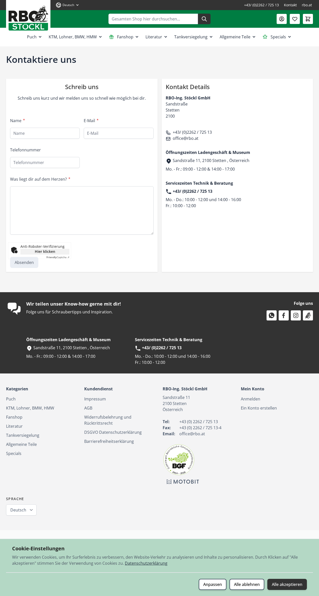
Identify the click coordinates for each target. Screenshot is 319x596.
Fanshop (125, 37)
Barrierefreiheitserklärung (109, 441)
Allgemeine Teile (235, 37)
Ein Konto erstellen (259, 408)
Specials (278, 37)
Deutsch (18, 510)
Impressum (95, 399)
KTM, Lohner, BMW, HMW (73, 37)
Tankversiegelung (191, 37)
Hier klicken (45, 251)
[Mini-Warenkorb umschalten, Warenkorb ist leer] (308, 19)
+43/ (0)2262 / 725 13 (261, 5)
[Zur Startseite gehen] (28, 16)
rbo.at (307, 5)
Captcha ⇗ (57, 257)
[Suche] (204, 19)
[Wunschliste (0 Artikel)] (295, 19)
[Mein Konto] (282, 19)
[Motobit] (183, 481)
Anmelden (250, 399)
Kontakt (290, 5)
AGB (88, 408)
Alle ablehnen (247, 584)
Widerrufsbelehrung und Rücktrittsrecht (107, 420)
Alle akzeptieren (287, 584)
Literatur (154, 37)
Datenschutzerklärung (146, 563)
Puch (32, 37)
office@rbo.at (185, 138)
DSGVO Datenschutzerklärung (113, 432)
